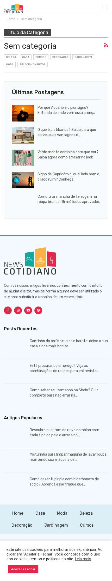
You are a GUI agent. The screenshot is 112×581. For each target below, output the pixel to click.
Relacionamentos (33, 64)
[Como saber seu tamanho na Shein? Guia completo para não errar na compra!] (15, 396)
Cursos (40, 57)
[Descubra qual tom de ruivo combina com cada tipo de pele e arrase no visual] (15, 435)
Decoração (60, 57)
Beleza (11, 57)
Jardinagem (83, 57)
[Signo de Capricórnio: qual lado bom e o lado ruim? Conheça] (23, 180)
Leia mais (83, 559)
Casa (25, 57)
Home (17, 513)
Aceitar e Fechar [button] (23, 569)
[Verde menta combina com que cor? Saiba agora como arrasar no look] (23, 158)
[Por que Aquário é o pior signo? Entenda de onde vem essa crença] (23, 113)
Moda (10, 64)
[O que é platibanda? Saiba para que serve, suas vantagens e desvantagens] (23, 135)
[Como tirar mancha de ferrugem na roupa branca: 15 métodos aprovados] (23, 202)
